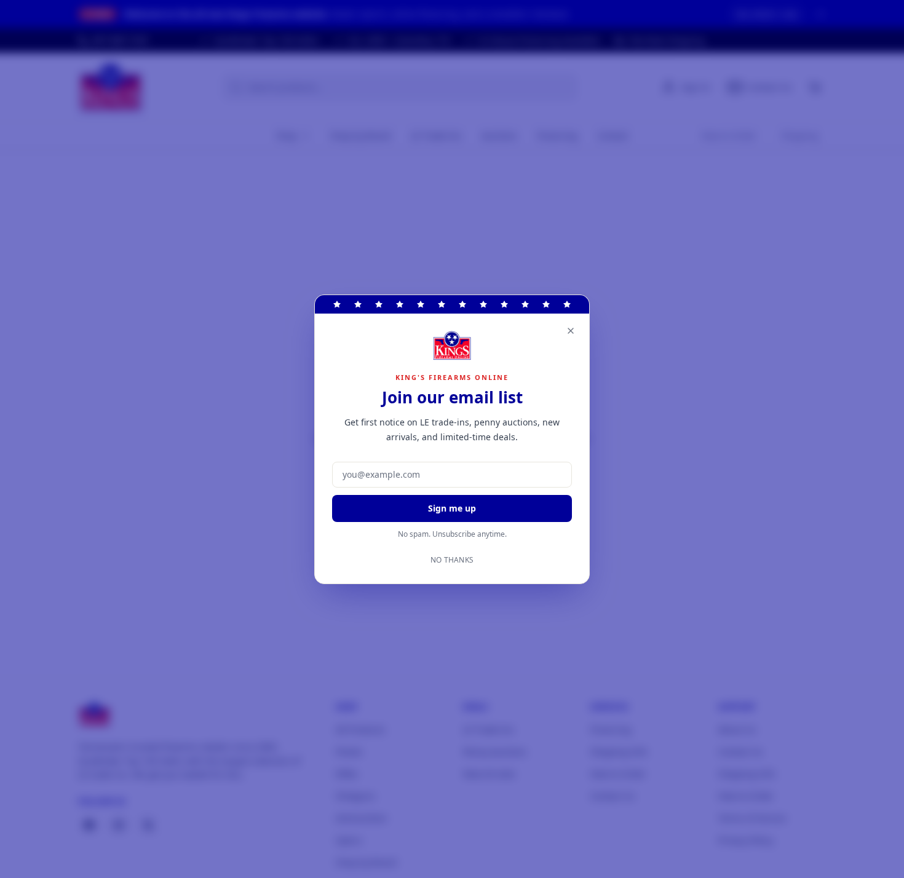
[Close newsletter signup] (571, 331)
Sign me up (452, 508)
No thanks (452, 560)
